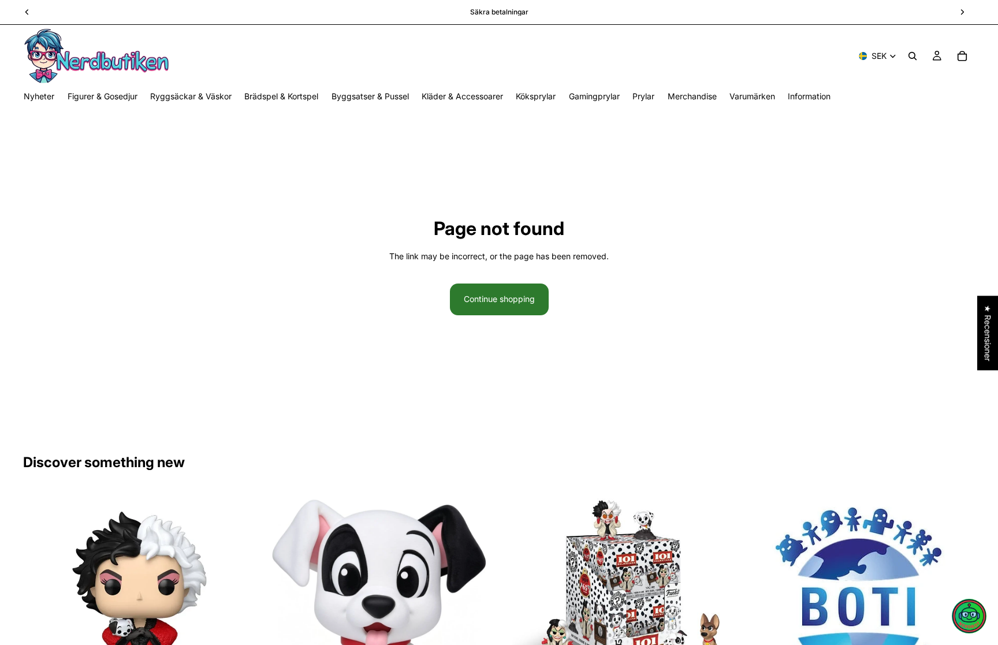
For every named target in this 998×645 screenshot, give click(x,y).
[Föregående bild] (40, 606)
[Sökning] (912, 56)
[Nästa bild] (238, 606)
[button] (969, 616)
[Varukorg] (962, 56)
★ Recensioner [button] (988, 333)
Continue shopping (499, 299)
